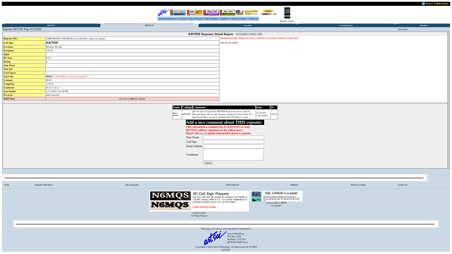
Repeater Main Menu (167, 19)
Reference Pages (238, 19)
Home (6, 185)
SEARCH (51, 25)
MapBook (225, 19)
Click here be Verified (229, 43)
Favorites (182, 19)
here (202, 133)
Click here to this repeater (132, 99)
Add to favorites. (53, 95)
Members (424, 25)
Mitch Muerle (176, 114)
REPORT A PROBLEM (62, 39)
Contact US (253, 19)
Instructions (403, 29)
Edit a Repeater (211, 19)
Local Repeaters (346, 25)
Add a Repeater (195, 19)
